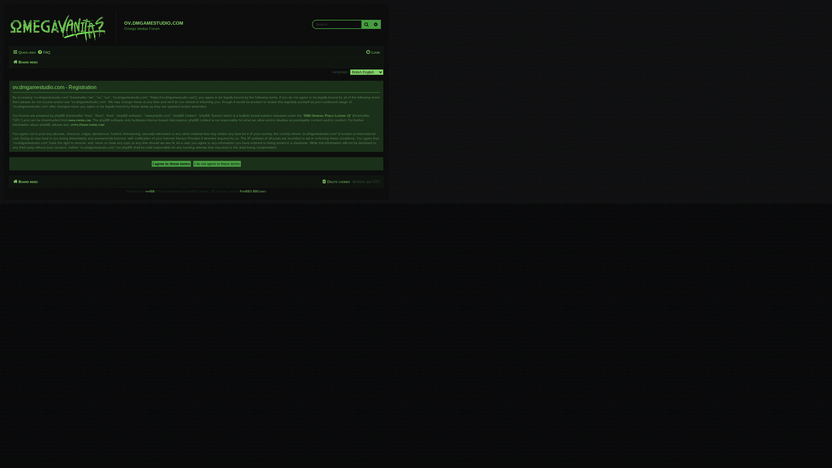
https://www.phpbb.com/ (87, 124)
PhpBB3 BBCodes (253, 191)
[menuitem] (43, 52)
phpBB (150, 191)
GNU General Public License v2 (327, 115)
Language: (340, 72)
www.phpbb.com (80, 120)
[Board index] (63, 27)
